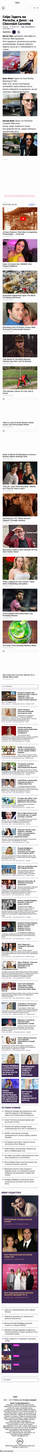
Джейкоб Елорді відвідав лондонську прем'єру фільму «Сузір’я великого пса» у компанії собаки (27, 926)
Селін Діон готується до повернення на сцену (27, 1004)
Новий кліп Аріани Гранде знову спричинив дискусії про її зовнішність (27, 730)
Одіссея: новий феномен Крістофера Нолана (27, 867)
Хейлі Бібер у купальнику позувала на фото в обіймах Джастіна (27, 782)
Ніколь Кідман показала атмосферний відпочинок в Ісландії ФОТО (27, 1040)
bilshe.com (18, 1400)
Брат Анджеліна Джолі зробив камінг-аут (18, 1256)
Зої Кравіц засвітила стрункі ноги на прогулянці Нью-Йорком (27, 765)
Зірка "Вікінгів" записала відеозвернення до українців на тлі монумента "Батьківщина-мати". (19, 965)
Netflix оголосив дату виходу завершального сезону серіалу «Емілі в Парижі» (27, 749)
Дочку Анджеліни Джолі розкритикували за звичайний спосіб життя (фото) (23, 1348)
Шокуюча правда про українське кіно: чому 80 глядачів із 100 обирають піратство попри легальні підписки (27, 696)
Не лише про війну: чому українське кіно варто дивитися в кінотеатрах (27, 800)
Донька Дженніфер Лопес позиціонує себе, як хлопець (24, 1358)
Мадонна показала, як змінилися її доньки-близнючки (26, 883)
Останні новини (11, 1107)
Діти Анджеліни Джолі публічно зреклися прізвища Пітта (18, 1294)
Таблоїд (5, 27)
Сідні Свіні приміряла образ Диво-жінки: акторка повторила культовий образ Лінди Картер (19, 987)
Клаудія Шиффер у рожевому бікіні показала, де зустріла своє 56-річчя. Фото (26, 850)
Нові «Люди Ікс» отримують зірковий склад (26, 946)
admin (14, 704)
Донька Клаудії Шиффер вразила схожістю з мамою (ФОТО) (27, 902)
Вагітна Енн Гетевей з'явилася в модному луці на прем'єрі (29, 1096)
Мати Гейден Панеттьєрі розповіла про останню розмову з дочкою (27, 815)
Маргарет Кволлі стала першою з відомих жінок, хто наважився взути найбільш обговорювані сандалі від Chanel (19, 833)
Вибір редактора (11, 1192)
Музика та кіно (30, 704)
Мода (27, 722)
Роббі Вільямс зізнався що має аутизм (18, 1220)
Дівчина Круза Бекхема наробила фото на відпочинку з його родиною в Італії (25, 1368)
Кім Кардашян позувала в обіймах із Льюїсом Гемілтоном (28, 1071)
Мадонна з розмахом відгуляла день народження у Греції (26, 1021)
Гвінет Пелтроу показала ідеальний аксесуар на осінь (25, 711)
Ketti (14, 722)
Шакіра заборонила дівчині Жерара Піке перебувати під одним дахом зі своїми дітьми (9, 1096)
